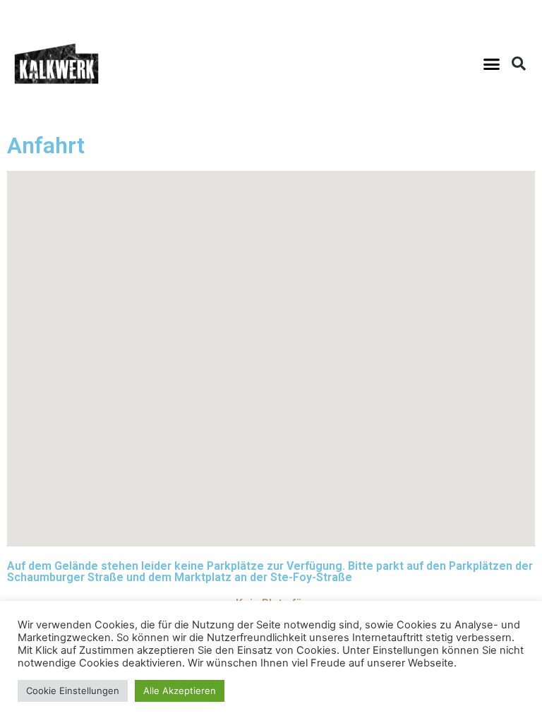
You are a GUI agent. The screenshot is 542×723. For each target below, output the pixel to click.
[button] (491, 63)
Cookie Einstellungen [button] (72, 690)
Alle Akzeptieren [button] (179, 690)
